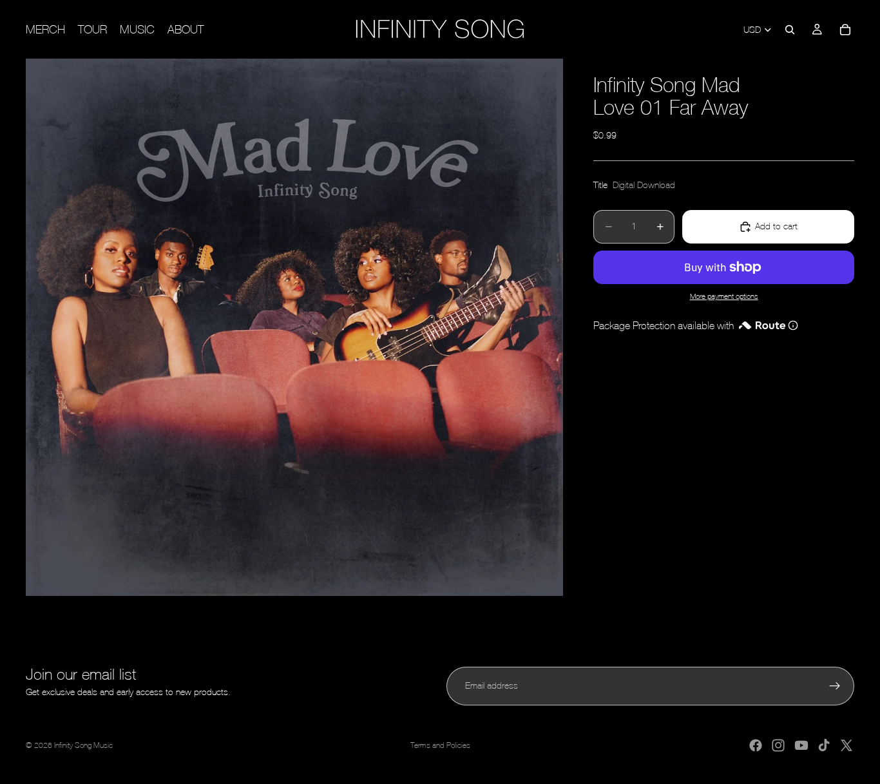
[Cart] (845, 29)
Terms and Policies (440, 745)
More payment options (724, 296)
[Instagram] (778, 745)
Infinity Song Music (83, 745)
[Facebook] (755, 745)
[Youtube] (801, 745)
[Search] (790, 29)
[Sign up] (834, 686)
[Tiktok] (824, 745)
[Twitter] (846, 745)
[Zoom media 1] (294, 327)
